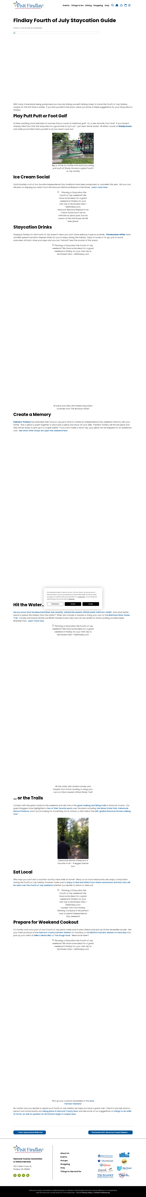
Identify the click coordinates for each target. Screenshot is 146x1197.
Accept (90, 604)
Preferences (55, 604)
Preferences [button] (71, 599)
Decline (73, 604)
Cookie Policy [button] (81, 596)
